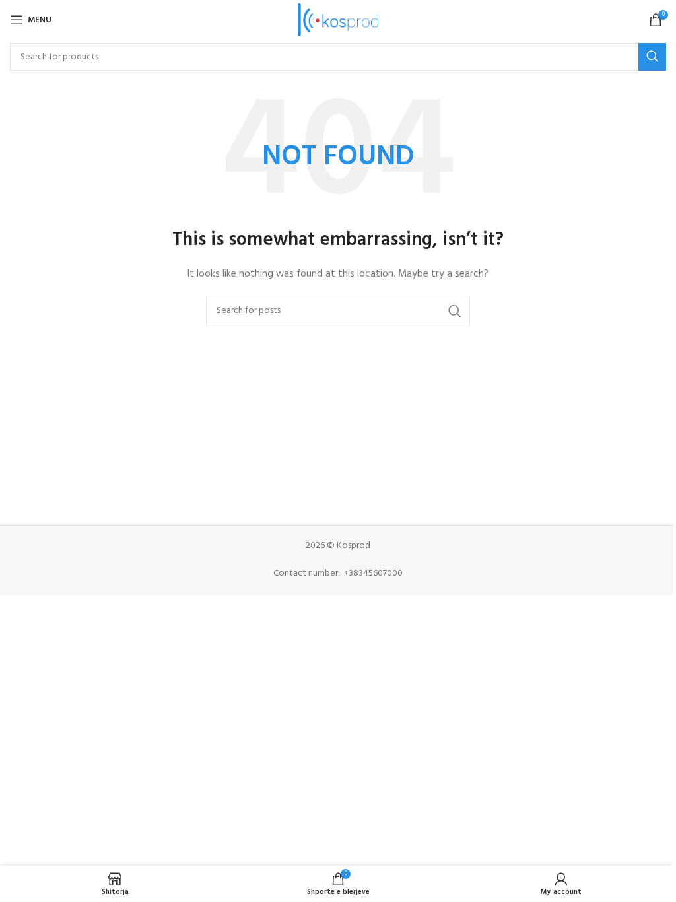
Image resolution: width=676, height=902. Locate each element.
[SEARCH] (652, 57)
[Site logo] (338, 20)
